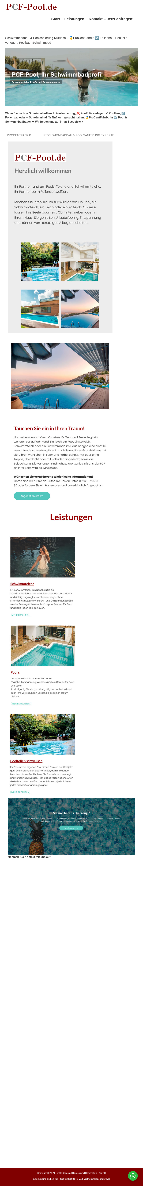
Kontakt (102, 1173)
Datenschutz (91, 1173)
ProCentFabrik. (20, 135)
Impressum (78, 1173)
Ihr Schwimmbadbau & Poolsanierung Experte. (78, 135)
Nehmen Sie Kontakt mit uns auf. (29, 856)
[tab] (20, 135)
